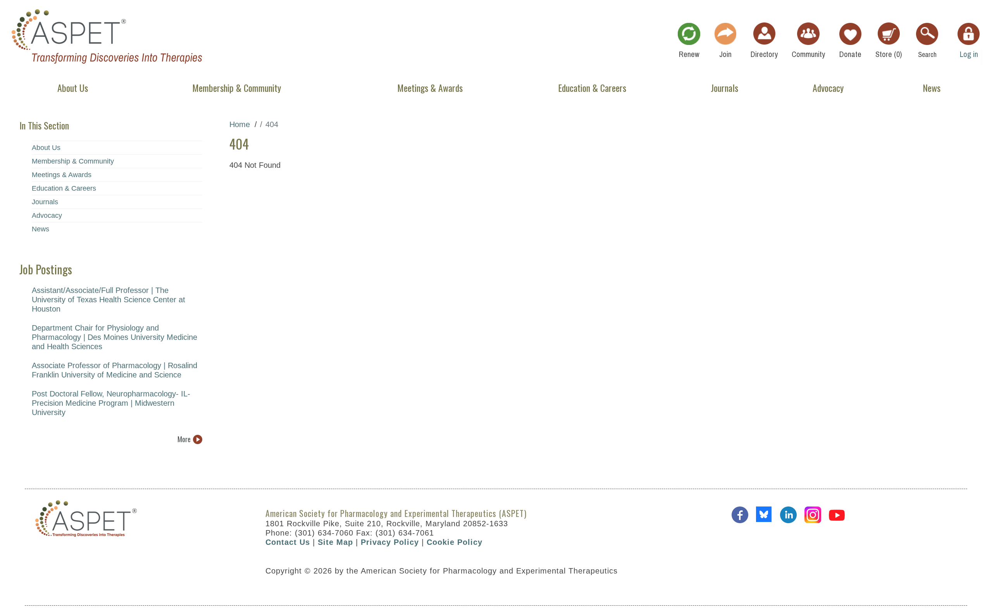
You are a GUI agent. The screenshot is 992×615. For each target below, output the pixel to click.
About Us (46, 148)
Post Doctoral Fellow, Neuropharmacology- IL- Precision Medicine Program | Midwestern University (111, 403)
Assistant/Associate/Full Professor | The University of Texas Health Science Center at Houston (108, 299)
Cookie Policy (454, 542)
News (40, 229)
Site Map (335, 542)
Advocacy (47, 215)
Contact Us (287, 542)
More (184, 439)
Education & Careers (64, 188)
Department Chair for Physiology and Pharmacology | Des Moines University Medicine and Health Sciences (114, 337)
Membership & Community (73, 161)
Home (239, 124)
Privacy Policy (390, 542)
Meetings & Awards (61, 175)
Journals (45, 202)
